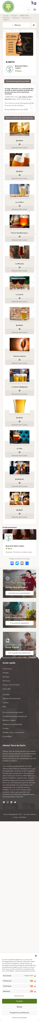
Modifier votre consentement (13, 732)
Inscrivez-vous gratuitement (19, 593)
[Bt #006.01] (19, 467)
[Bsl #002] (19, 313)
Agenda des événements (12, 698)
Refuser (19, 1007)
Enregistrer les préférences (19, 1013)
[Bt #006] (19, 406)
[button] (36, 956)
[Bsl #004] (19, 129)
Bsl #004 (19, 140)
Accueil (5, 15)
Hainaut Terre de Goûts (11, 685)
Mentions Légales (9, 720)
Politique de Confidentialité (19, 1017)
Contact (6, 702)
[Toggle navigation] (34, 9)
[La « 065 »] (19, 190)
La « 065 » (19, 202)
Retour (17, 25)
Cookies (6, 728)
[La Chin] (19, 437)
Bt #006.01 (19, 479)
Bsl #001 (19, 171)
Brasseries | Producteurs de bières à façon (19, 552)
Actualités (6, 694)
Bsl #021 (19, 510)
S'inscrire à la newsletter (19, 623)
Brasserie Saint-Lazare (21, 67)
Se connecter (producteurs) (13, 712)
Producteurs (7, 669)
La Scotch (19, 294)
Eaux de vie (26, 18)
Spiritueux (15, 18)
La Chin (19, 448)
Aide (4, 706)
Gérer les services (19, 995)
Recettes (6, 677)
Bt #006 (19, 417)
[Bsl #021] (19, 498)
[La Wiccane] (19, 252)
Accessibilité (7, 736)
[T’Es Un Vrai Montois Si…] (19, 221)
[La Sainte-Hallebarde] (19, 375)
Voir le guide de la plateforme (19, 653)
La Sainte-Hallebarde (19, 387)
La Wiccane (19, 264)
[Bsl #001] (19, 159)
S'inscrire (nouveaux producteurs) (15, 716)
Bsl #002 (19, 325)
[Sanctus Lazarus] (19, 344)
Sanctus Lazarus (19, 356)
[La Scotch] (19, 283)
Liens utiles (7, 689)
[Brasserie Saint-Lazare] (19, 534)
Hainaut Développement (10, 814)
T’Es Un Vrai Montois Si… (19, 233)
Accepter (19, 1001)
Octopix (15, 817)
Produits (14, 15)
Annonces (6, 681)
